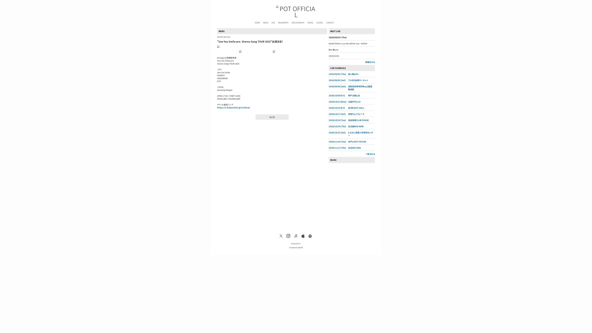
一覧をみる (370, 153)
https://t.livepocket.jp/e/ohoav (233, 107)
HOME (257, 22)
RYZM (301, 247)
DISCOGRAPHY (298, 22)
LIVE (273, 22)
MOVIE (310, 22)
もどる (272, 117)
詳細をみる (370, 62)
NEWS (265, 22)
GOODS (319, 22)
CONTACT (330, 22)
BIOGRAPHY (283, 22)
